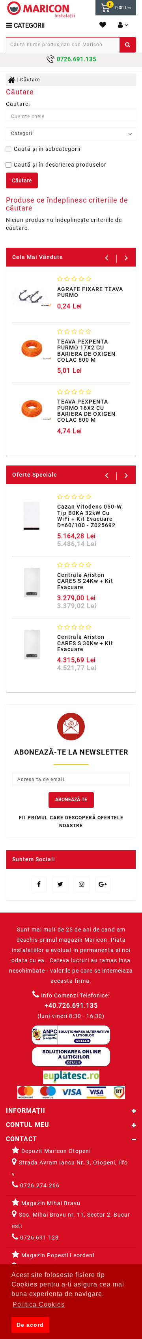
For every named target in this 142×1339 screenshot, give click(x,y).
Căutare (30, 80)
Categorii (28, 25)
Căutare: (18, 104)
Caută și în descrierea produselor (60, 165)
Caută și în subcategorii (47, 149)
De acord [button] (30, 1325)
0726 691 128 (39, 1237)
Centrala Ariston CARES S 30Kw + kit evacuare (85, 643)
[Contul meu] (123, 25)
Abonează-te (71, 799)
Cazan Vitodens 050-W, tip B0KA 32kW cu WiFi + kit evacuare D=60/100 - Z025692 (90, 515)
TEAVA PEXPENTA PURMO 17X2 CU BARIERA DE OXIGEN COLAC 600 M (86, 350)
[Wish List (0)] (102, 25)
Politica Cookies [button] (39, 1304)
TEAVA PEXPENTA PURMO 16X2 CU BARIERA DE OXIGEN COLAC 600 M (86, 410)
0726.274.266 (39, 1185)
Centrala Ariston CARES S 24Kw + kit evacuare (85, 581)
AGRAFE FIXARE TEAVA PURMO (90, 292)
